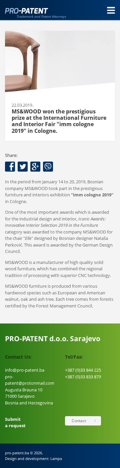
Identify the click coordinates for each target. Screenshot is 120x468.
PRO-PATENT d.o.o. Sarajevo (52, 338)
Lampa (56, 458)
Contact (79, 421)
